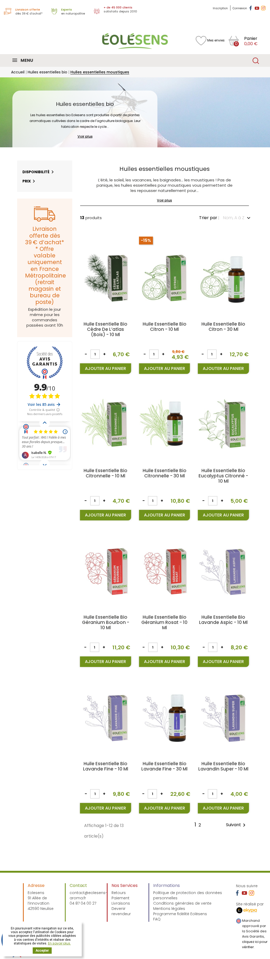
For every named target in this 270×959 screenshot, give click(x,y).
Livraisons (121, 903)
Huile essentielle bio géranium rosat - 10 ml (164, 622)
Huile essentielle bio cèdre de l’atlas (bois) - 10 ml (105, 329)
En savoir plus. (59, 943)
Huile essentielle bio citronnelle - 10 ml (105, 473)
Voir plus (85, 136)
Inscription (221, 8)
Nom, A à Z (233, 218)
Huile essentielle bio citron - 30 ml (223, 326)
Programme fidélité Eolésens (180, 913)
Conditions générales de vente (182, 903)
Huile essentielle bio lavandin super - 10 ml (223, 766)
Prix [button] (26, 181)
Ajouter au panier (105, 368)
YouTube (257, 8)
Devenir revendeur (121, 911)
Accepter (42, 950)
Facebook (250, 8)
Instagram (263, 8)
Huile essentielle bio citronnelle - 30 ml (164, 473)
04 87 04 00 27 (83, 903)
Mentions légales (169, 908)
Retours (119, 892)
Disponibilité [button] (36, 172)
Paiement (120, 898)
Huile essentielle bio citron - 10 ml (164, 326)
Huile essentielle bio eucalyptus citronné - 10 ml (223, 475)
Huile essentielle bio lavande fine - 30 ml (164, 766)
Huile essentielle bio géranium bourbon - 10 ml (105, 622)
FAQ (157, 919)
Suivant (236, 825)
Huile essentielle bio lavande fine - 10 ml (105, 766)
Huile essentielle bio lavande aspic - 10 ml (223, 620)
